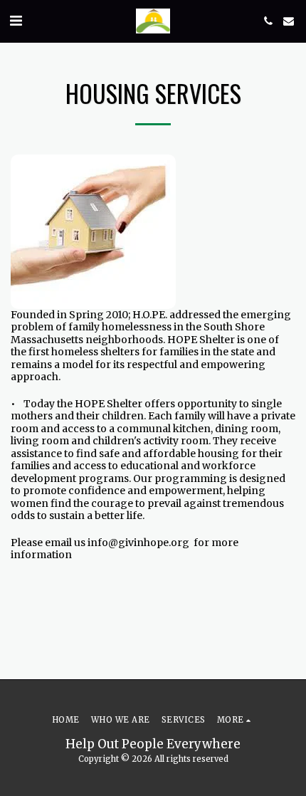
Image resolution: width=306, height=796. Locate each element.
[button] (16, 20)
